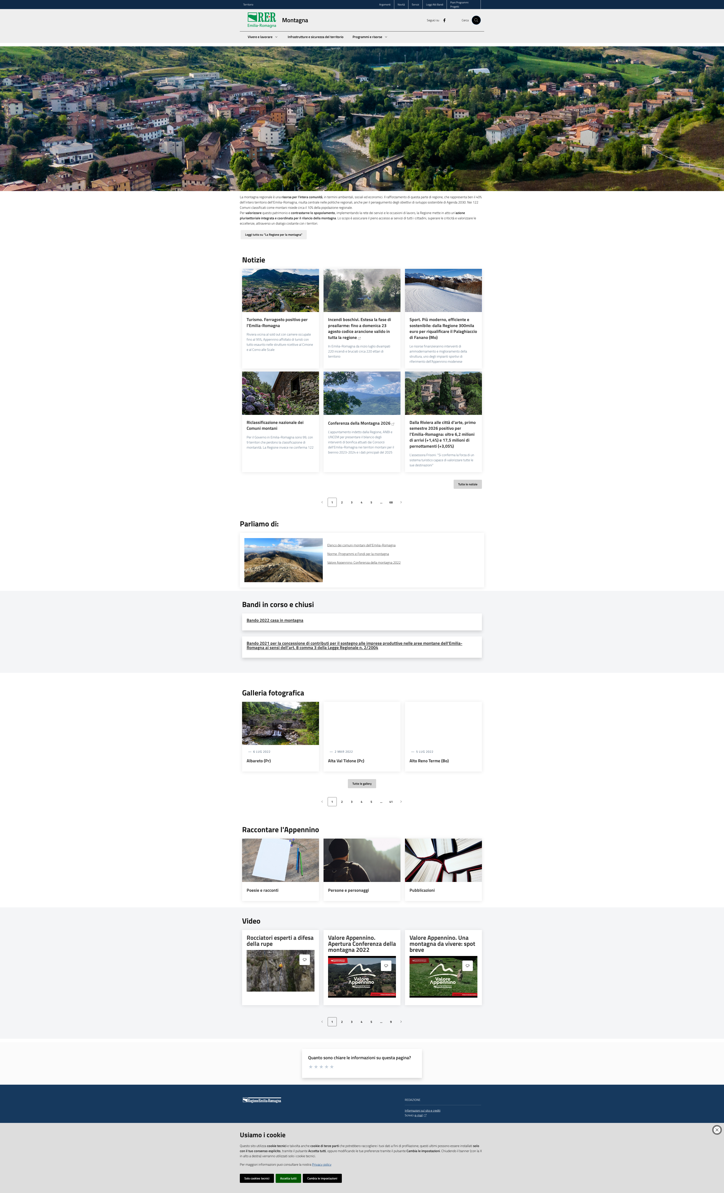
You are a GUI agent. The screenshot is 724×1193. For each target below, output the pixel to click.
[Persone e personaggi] (362, 860)
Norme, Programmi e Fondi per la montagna (358, 553)
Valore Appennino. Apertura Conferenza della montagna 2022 (362, 944)
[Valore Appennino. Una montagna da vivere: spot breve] (443, 977)
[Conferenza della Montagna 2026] (362, 393)
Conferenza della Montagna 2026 (359, 423)
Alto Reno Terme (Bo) (429, 761)
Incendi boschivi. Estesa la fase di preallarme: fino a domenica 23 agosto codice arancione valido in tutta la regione (359, 328)
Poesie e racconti (262, 890)
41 (392, 802)
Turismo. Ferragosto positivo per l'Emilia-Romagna (277, 322)
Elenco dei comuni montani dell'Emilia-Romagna (361, 545)
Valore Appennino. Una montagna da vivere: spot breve (442, 944)
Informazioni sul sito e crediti (422, 1110)
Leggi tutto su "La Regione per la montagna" (273, 234)
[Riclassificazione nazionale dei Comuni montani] (280, 393)
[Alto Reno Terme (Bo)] (443, 723)
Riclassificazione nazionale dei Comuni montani (275, 425)
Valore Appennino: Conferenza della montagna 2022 (364, 562)
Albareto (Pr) (259, 761)
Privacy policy (321, 1164)
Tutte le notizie (467, 484)
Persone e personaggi (348, 890)
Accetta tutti (288, 1178)
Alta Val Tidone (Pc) (346, 761)
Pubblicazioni (422, 890)
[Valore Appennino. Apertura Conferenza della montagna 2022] (362, 977)
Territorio (248, 4)
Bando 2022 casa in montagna (275, 620)
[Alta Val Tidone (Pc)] (362, 723)
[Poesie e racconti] (280, 860)
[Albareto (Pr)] (280, 723)
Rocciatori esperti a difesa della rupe (280, 941)
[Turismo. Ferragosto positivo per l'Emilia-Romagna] (280, 290)
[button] (476, 20)
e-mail (419, 1115)
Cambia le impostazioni (322, 1178)
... (383, 503)
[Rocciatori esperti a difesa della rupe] (280, 971)
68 (392, 503)
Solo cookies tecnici (256, 1178)
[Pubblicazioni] (443, 860)
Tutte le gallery (362, 783)
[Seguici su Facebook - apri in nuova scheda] (443, 20)
